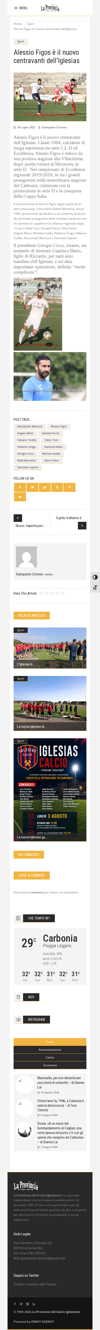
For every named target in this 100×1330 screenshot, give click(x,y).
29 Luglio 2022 (26, 127)
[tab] (50, 1042)
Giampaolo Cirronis (54, 127)
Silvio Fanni (51, 460)
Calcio (50, 1057)
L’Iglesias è (25, 664)
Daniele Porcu (50, 433)
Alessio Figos (59, 426)
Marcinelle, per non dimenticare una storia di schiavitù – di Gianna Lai (60, 1082)
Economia (50, 1065)
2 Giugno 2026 (49, 1147)
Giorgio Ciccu (25, 453)
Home (18, 24)
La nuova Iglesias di (30, 726)
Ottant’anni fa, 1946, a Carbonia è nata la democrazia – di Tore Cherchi (60, 1105)
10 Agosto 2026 (50, 1092)
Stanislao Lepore (27, 467)
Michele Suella (51, 453)
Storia (50, 1042)
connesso (36, 892)
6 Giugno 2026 (49, 1115)
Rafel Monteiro (26, 460)
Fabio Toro (51, 440)
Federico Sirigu (26, 447)
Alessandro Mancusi (29, 426)
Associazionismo (50, 1050)
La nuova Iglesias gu (31, 837)
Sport (30, 24)
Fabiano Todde (26, 440)
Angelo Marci (25, 433)
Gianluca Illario (53, 447)
